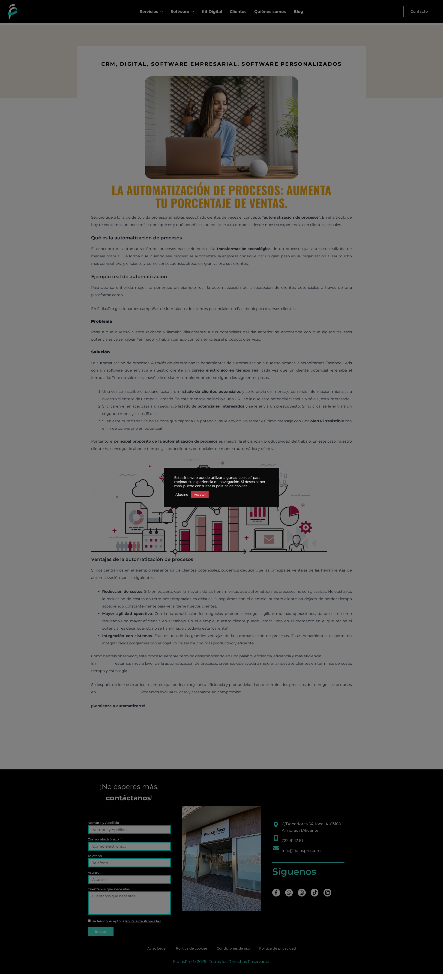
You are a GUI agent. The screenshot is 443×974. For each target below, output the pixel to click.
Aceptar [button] (200, 494)
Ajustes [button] (181, 495)
